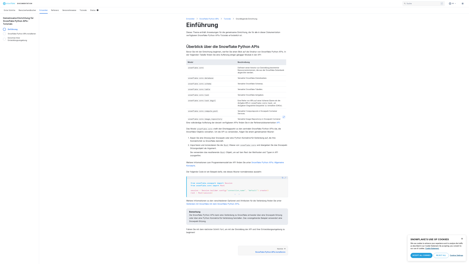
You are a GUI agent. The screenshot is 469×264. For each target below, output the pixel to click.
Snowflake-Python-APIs (209, 19)
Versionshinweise (69, 10)
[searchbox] (423, 3)
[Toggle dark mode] (462, 3)
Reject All (441, 255)
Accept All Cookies (421, 255)
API (278, 122)
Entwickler (43, 10)
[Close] (462, 238)
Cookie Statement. (432, 248)
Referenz (55, 10)
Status (93, 10)
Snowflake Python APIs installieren (22, 34)
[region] (436, 248)
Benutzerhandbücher (27, 10)
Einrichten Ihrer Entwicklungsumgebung (17, 39)
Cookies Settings (456, 255)
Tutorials (83, 10)
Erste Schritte (9, 10)
